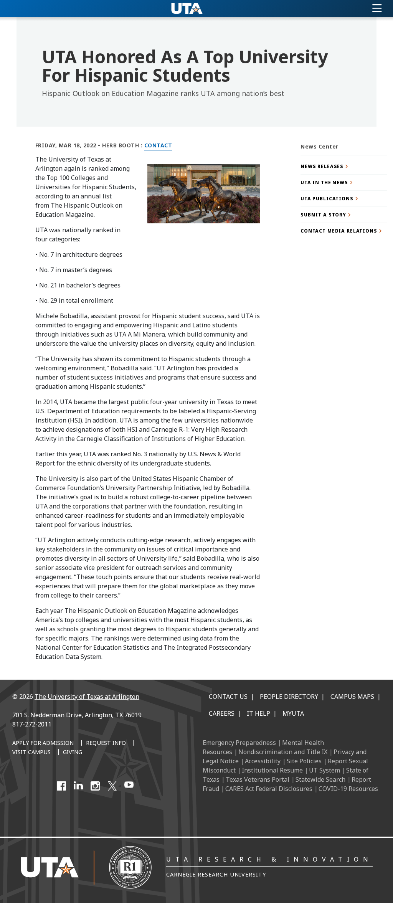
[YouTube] (129, 786)
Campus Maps (352, 696)
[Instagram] (95, 786)
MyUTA (293, 713)
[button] (344, 166)
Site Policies (304, 761)
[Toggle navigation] (377, 8)
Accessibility (263, 761)
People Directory (289, 696)
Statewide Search (320, 779)
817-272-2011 (31, 724)
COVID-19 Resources (348, 788)
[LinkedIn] (78, 786)
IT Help (258, 713)
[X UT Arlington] (112, 786)
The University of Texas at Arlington (87, 696)
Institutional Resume (272, 770)
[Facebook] (61, 786)
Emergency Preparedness (239, 742)
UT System (324, 770)
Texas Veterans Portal (257, 779)
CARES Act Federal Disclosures (268, 788)
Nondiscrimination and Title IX (282, 752)
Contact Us (228, 696)
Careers (221, 713)
